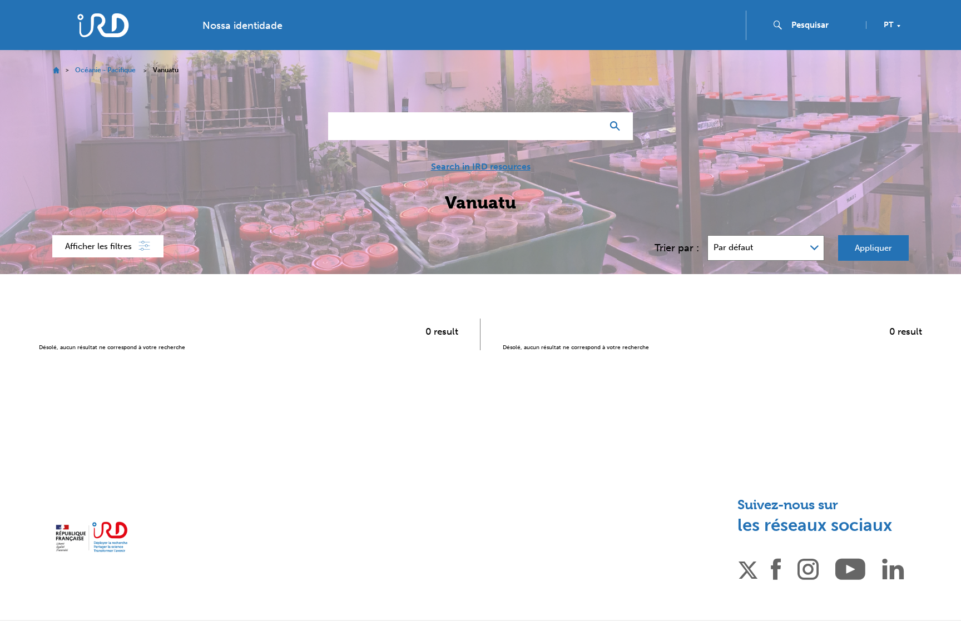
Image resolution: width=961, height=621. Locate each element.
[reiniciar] (589, 126)
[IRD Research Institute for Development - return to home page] (91, 537)
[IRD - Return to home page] (102, 25)
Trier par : (677, 248)
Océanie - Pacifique (105, 70)
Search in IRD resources (481, 166)
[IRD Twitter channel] (748, 568)
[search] (824, 25)
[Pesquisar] (617, 126)
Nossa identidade (242, 26)
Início (56, 70)
